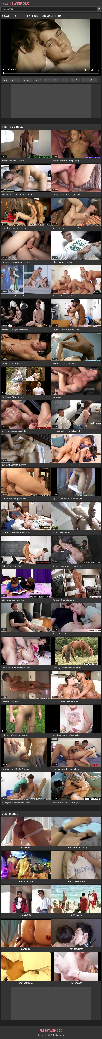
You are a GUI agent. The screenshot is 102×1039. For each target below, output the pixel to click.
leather (76, 80)
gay (7, 80)
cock (48, 80)
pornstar (17, 80)
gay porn (29, 80)
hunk (39, 80)
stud (93, 80)
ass (85, 80)
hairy (66, 80)
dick (57, 80)
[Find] (99, 9)
